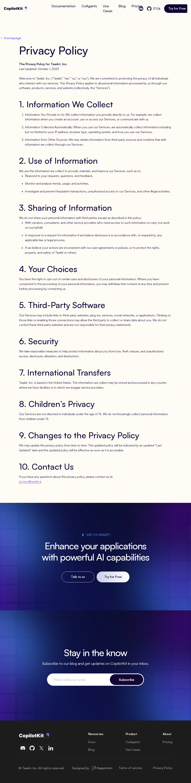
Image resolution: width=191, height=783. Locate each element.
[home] (26, 8)
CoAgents (89, 6)
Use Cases (107, 8)
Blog (122, 6)
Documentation (63, 6)
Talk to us (78, 577)
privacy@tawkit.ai (30, 481)
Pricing (136, 6)
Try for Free (177, 8)
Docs (91, 742)
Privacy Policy (162, 768)
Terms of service (130, 768)
